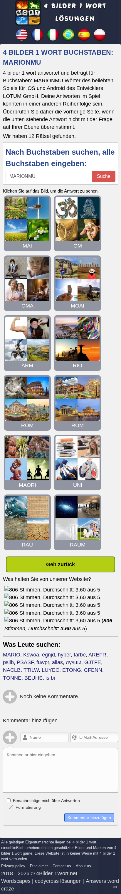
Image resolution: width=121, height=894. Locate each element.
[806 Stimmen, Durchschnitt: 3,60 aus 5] (52, 590)
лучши (73, 662)
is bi (50, 678)
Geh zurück (60, 564)
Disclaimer (39, 866)
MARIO (11, 655)
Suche (103, 176)
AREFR (97, 655)
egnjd (48, 655)
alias (57, 662)
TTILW (31, 670)
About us (83, 866)
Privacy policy (13, 866)
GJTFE (92, 662)
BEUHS (33, 678)
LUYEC (50, 670)
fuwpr (42, 662)
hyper (64, 655)
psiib (8, 662)
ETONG (71, 670)
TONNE (12, 678)
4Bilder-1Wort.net (56, 873)
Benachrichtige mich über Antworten (46, 800)
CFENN (93, 670)
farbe (80, 655)
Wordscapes (16, 881)
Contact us (62, 866)
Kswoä (31, 655)
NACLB (12, 670)
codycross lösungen (58, 881)
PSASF (25, 662)
